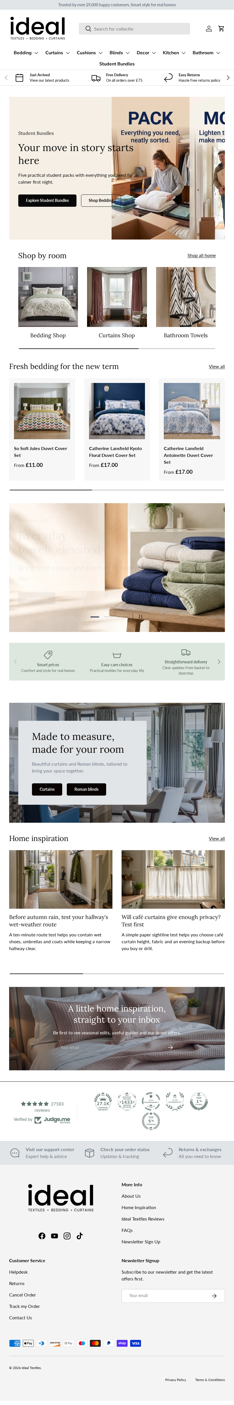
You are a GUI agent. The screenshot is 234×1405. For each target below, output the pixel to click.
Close (117, 755)
